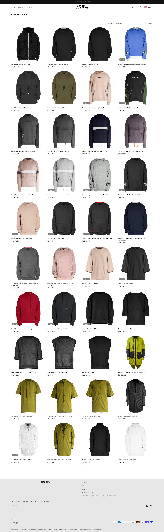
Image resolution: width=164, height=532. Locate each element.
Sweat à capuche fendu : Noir (20, 107)
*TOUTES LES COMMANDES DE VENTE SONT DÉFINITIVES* (99, 496)
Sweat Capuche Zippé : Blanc (127, 459)
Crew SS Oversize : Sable (90, 283)
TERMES (84, 486)
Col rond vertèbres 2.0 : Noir (127, 329)
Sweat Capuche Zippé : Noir (91, 459)
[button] (21, 7)
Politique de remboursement (56, 529)
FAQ (83, 489)
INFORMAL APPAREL (19, 529)
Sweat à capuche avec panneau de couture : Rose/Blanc (60, 284)
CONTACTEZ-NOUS (87, 492)
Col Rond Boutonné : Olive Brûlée (92, 416)
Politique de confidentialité (72, 529)
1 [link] (76, 472)
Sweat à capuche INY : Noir (90, 64)
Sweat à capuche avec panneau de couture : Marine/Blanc (132, 239)
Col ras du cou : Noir (88, 372)
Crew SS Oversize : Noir (125, 283)
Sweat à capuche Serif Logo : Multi (129, 107)
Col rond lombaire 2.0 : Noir (91, 329)
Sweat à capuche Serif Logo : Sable (93, 107)
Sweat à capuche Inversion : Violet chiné (130, 151)
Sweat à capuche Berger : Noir (20, 64)
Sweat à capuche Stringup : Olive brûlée (59, 459)
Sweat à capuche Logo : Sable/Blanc (22, 238)
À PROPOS (85, 482)
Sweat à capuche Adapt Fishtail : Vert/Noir (131, 372)
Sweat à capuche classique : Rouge (22, 329)
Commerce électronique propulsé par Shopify (35, 529)
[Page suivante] (87, 472)
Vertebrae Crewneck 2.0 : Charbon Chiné (23, 372)
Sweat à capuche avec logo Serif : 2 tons (23, 151)
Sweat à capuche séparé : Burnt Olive (22, 416)
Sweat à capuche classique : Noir (57, 329)
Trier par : (111, 24)
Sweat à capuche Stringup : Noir (128, 416)
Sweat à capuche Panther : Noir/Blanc (130, 195)
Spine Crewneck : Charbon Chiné (57, 372)
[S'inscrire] (43, 506)
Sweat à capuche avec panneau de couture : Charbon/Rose (25, 284)
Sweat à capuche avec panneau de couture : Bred (97, 238)
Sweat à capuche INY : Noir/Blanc (57, 64)
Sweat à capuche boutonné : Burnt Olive (59, 416)
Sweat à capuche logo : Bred (55, 238)
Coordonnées (97, 529)
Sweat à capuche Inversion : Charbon (58, 151)
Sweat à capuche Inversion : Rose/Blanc (23, 195)
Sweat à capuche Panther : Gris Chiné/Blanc (96, 195)
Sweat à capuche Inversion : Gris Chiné (59, 195)
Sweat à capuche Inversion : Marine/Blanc (95, 151)
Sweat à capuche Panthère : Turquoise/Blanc (132, 64)
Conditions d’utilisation (86, 529)
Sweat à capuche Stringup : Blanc (21, 459)
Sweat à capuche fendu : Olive (56, 107)
